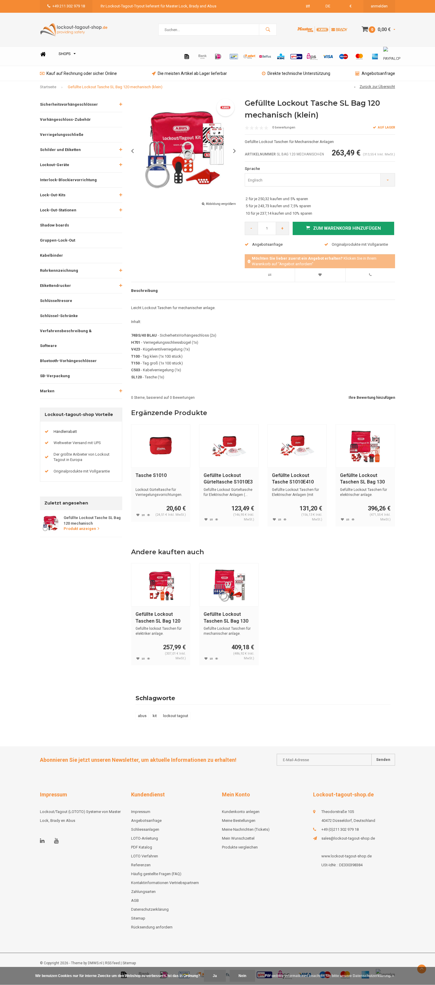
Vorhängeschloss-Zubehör (65, 119)
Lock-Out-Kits (52, 195)
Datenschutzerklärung (150, 909)
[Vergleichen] (308, 6)
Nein (242, 976)
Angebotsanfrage (378, 73)
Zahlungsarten (143, 891)
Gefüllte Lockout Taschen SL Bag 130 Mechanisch (226, 618)
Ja (215, 976)
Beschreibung (144, 290)
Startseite (48, 87)
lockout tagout (175, 716)
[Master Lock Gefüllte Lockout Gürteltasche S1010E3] (228, 446)
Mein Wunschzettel (238, 838)
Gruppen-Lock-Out (57, 240)
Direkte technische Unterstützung (299, 73)
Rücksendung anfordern (152, 927)
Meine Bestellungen (238, 820)
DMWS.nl (95, 963)
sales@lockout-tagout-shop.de (348, 838)
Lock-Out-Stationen (58, 210)
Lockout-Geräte (54, 165)
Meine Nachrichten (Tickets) (246, 829)
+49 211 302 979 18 (68, 6)
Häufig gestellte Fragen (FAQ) (156, 874)
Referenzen (141, 865)
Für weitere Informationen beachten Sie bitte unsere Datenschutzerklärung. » (329, 976)
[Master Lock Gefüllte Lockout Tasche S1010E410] (297, 446)
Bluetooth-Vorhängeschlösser (68, 361)
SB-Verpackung (55, 376)
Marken (47, 391)
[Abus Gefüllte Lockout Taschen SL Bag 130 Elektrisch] (365, 446)
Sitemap (138, 918)
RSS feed (112, 963)
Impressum (140, 811)
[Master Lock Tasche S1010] (160, 446)
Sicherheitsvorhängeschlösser (69, 104)
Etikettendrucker (55, 285)
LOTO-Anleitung (144, 838)
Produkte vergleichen (240, 847)
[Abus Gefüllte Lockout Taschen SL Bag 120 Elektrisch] (160, 584)
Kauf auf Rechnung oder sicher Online (81, 73)
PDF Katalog (141, 847)
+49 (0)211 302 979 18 (340, 829)
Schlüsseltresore (56, 300)
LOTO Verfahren (144, 856)
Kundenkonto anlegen (241, 811)
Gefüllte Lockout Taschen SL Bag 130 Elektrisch (362, 479)
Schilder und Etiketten (60, 149)
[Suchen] (268, 30)
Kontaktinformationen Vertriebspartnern (165, 882)
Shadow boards (54, 225)
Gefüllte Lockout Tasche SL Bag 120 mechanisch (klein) (115, 87)
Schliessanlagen (145, 829)
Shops (65, 54)
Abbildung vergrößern (221, 203)
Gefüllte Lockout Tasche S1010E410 (293, 479)
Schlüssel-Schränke (59, 316)
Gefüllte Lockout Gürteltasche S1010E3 (228, 479)
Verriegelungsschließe (61, 134)
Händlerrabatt (65, 431)
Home (43, 54)
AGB (135, 900)
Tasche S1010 (151, 475)
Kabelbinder (51, 255)
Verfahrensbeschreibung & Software (66, 338)
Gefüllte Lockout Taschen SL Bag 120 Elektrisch (158, 618)
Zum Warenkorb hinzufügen (347, 228)
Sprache (252, 168)
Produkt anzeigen (80, 528)
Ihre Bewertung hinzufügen (372, 398)
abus (142, 716)
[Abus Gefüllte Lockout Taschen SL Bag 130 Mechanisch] (228, 584)
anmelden (379, 6)
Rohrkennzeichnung (59, 270)
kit (155, 716)
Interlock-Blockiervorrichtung (68, 180)
